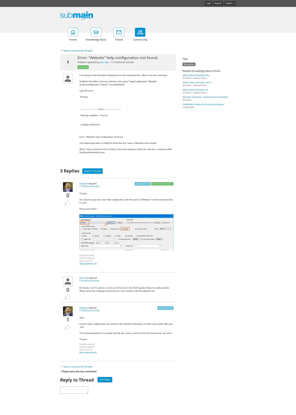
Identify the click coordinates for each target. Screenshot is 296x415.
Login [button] (208, 3)
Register (218, 3)
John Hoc (104, 62)
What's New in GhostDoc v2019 (197, 82)
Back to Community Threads (77, 50)
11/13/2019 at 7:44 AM (89, 186)
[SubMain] (76, 16)
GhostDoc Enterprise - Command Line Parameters (205, 97)
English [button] (229, 3)
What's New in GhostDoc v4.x (196, 75)
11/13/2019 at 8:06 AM (89, 281)
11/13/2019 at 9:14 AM (89, 311)
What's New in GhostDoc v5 (195, 90)
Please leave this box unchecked (79, 371)
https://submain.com (88, 264)
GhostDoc (189, 64)
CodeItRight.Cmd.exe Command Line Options (203, 104)
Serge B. (83, 183)
